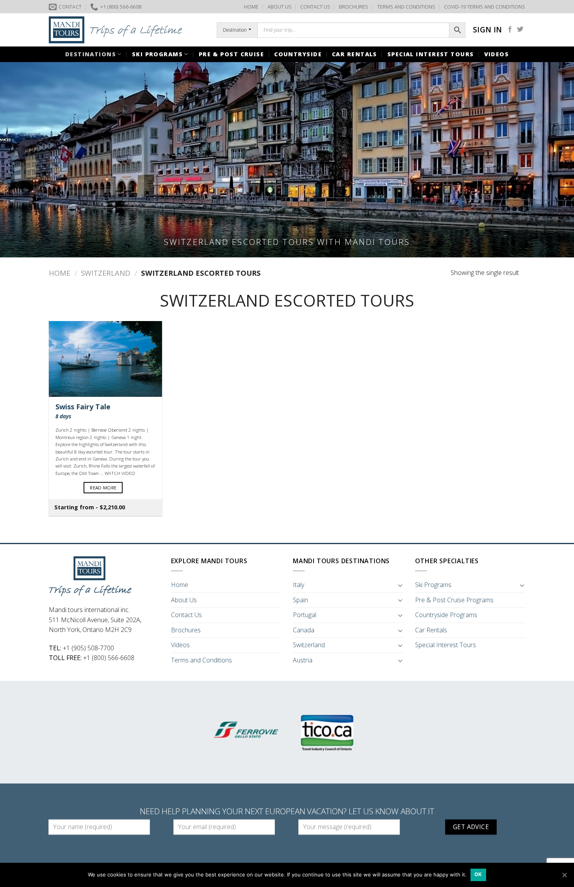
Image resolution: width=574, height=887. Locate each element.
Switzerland (105, 273)
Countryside (298, 54)
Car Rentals (354, 54)
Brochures (186, 630)
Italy (298, 584)
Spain (300, 600)
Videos (496, 54)
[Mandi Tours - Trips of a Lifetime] (127, 29)
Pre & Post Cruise (231, 54)
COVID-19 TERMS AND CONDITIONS (484, 6)
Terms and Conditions (201, 660)
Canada (303, 630)
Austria (302, 660)
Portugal (304, 614)
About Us (184, 600)
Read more (103, 488)
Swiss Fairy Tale (83, 411)
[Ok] (564, 875)
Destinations (90, 54)
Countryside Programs (446, 614)
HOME (251, 6)
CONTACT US (315, 6)
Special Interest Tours (430, 54)
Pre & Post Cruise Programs (454, 600)
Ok (478, 874)
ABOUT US (279, 6)
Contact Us (186, 614)
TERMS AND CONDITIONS (406, 6)
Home (59, 273)
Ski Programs (157, 54)
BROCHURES (353, 6)
